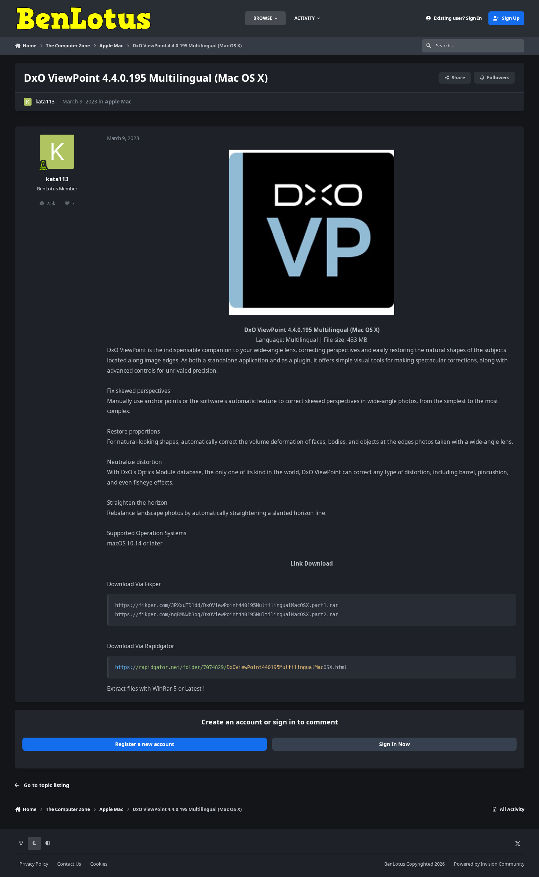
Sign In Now (394, 744)
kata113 (45, 101)
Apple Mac (118, 101)
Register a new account (144, 744)
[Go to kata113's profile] (28, 102)
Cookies (98, 864)
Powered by (489, 864)
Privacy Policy (33, 864)
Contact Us (69, 864)
